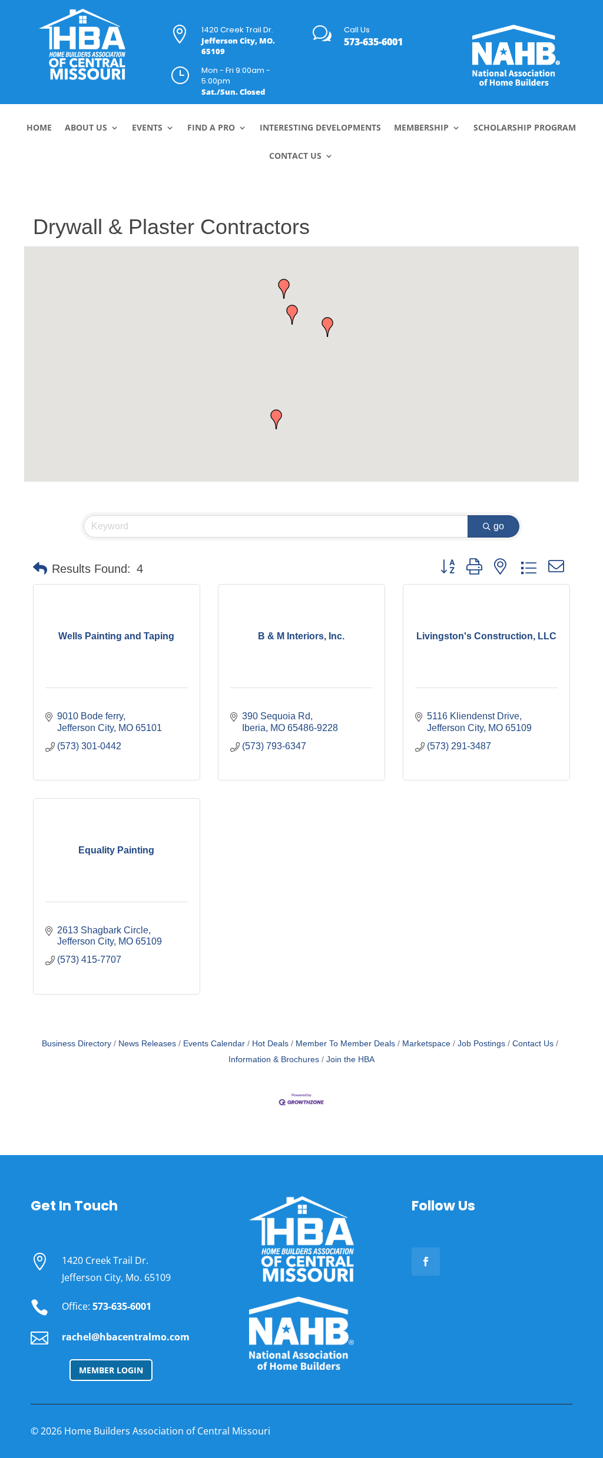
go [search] (498, 526)
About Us (86, 128)
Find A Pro (211, 128)
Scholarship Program (524, 128)
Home (39, 128)
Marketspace (426, 1043)
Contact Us (295, 156)
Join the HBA (350, 1059)
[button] (276, 419)
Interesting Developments (320, 128)
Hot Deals (270, 1043)
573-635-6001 (373, 41)
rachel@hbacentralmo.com (126, 1336)
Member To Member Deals (345, 1043)
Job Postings (481, 1043)
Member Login (111, 1370)
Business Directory (76, 1043)
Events (147, 128)
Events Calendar (214, 1043)
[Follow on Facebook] (426, 1261)
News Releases (147, 1043)
